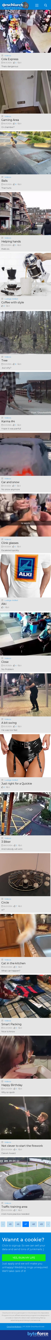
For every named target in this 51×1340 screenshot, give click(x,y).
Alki (3, 603)
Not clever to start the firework (22, 1145)
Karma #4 (8, 421)
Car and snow (10, 482)
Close (5, 662)
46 (18, 1224)
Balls (4, 180)
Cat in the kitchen (13, 963)
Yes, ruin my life (24, 1257)
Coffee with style (12, 302)
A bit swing (9, 722)
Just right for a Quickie (16, 783)
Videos (7, 55)
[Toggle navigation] (37, 5)
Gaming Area (10, 120)
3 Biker (6, 841)
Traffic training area (14, 1206)
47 (25, 1224)
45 (10, 1224)
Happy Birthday (11, 1085)
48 (33, 1224)
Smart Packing (11, 1024)
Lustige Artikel (11, 299)
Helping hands (11, 241)
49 (41, 1224)
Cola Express (9, 59)
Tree (4, 360)
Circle (5, 902)
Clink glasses (9, 543)
